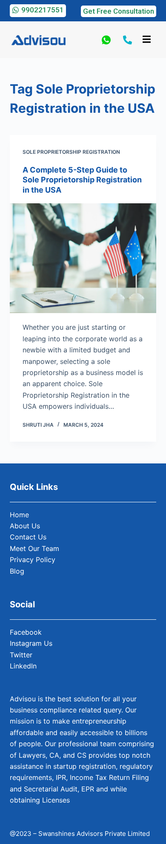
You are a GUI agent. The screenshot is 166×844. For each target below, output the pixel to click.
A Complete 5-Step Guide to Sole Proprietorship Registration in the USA (82, 179)
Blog (17, 571)
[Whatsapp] (106, 39)
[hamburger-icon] (146, 39)
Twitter (21, 655)
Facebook (26, 632)
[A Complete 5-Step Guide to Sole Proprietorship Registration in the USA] (83, 258)
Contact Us (28, 537)
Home (19, 514)
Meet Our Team (34, 548)
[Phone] (127, 39)
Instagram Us (31, 643)
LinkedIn (23, 666)
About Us (25, 526)
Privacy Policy (32, 559)
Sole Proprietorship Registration (71, 152)
